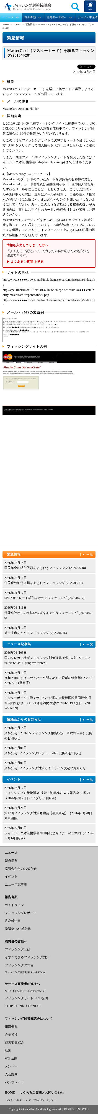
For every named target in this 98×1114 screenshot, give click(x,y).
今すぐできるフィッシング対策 (27, 957)
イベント (50, 779)
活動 (8, 1050)
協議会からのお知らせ (50, 719)
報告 (90, 9)
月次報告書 (13, 921)
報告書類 (30, 17)
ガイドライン (14, 905)
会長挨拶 (11, 1034)
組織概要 (11, 1026)
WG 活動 (11, 1058)
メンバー (11, 1066)
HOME (6, 24)
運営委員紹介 (14, 1042)
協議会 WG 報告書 (18, 929)
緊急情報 (30, 24)
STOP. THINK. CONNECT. (23, 1006)
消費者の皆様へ (56, 17)
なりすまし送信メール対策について (25, 990)
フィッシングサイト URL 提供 (26, 998)
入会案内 (11, 1074)
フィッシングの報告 (19, 965)
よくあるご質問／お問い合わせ (41, 1092)
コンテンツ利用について (18, 1100)
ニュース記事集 (50, 644)
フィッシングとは (17, 949)
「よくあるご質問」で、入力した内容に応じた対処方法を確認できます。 (48, 253)
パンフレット (14, 1082)
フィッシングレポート (21, 913)
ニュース (8, 17)
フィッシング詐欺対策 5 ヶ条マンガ (25, 972)
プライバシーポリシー (44, 1100)
